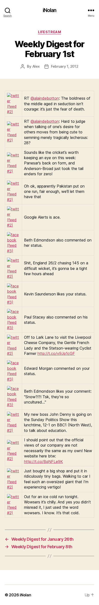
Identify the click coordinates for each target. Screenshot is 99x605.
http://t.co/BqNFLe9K (43, 461)
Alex (36, 66)
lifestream (49, 32)
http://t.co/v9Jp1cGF (56, 353)
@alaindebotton (45, 98)
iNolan (49, 10)
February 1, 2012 (64, 66)
